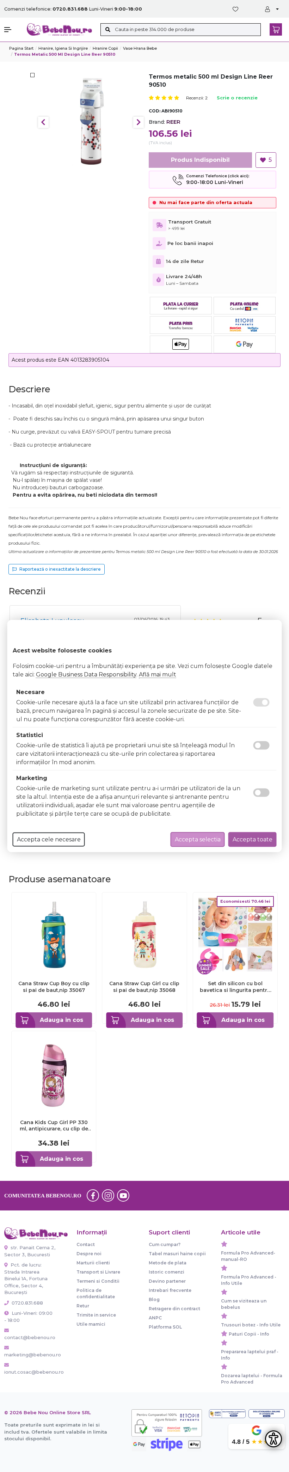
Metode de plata (167, 1262)
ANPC (155, 1317)
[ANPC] (227, 1413)
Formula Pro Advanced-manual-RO (248, 1256)
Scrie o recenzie (237, 98)
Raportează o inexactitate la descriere (60, 569)
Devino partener (167, 1281)
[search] (108, 30)
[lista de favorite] (237, 9)
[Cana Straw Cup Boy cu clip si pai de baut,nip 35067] (54, 934)
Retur (82, 1305)
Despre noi (89, 1253)
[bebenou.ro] (59, 29)
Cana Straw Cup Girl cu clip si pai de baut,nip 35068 (144, 986)
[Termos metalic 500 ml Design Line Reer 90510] (91, 122)
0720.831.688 (26, 1303)
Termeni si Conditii (97, 1281)
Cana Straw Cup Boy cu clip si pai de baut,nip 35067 (54, 986)
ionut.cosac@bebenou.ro (29, 1372)
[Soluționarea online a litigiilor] (266, 1413)
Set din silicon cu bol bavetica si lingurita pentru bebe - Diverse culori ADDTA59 (235, 986)
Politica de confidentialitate (95, 1293)
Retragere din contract (174, 1308)
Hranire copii (105, 48)
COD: (154, 111)
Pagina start (21, 48)
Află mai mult (157, 674)
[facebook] (93, 1195)
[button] (12, 29)
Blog (154, 1299)
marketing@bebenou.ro (29, 1354)
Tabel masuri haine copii (177, 1253)
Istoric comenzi (166, 1272)
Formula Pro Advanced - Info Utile (248, 1280)
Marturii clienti (93, 1262)
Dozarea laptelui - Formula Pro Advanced (251, 1379)
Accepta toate (252, 839)
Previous (43, 122)
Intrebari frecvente (170, 1290)
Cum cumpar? (164, 1244)
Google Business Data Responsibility (86, 674)
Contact (85, 1244)
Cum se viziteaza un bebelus (243, 1304)
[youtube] (123, 1195)
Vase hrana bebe (140, 48)
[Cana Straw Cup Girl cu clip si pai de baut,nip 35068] (144, 934)
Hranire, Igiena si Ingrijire (63, 48)
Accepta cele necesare (49, 839)
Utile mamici (90, 1324)
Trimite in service (96, 1315)
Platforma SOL (165, 1327)
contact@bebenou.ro (29, 1337)
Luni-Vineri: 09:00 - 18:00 (28, 1316)
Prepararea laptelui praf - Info (249, 1355)
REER (173, 121)
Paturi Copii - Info (249, 1334)
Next (138, 122)
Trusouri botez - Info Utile (251, 1324)
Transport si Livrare (98, 1272)
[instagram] (108, 1195)
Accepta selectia (198, 839)
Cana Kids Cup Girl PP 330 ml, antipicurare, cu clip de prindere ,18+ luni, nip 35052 (54, 1125)
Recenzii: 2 (197, 97)
